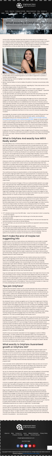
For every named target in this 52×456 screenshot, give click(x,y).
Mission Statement (31, 11)
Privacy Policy (44, 433)
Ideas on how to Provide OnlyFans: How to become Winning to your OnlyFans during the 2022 (25, 118)
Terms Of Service (27, 453)
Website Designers (18, 453)
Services (26, 435)
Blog (38, 11)
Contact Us (44, 11)
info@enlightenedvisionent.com (26, 438)
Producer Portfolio (20, 11)
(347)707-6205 (26, 441)
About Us (11, 11)
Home (6, 11)
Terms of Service (35, 435)
